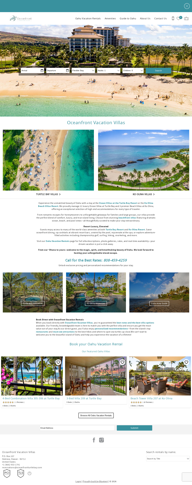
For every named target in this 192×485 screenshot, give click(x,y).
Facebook (94, 440)
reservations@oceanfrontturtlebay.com (22, 467)
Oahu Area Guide (159, 303)
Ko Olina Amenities (96, 303)
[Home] (21, 18)
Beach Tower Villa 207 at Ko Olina (151, 398)
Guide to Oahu (128, 18)
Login (78, 481)
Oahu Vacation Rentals (88, 18)
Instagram (101, 440)
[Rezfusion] (29, 473)
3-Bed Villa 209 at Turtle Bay (83, 398)
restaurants (42, 331)
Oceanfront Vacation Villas (79, 322)
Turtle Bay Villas (47, 194)
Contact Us (160, 18)
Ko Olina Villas (142, 194)
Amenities (110, 18)
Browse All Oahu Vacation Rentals (96, 415)
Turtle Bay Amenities (33, 303)
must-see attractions (64, 331)
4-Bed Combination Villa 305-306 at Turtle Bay (31, 398)
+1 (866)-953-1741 (11, 464)
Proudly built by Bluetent (95, 481)
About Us (145, 18)
